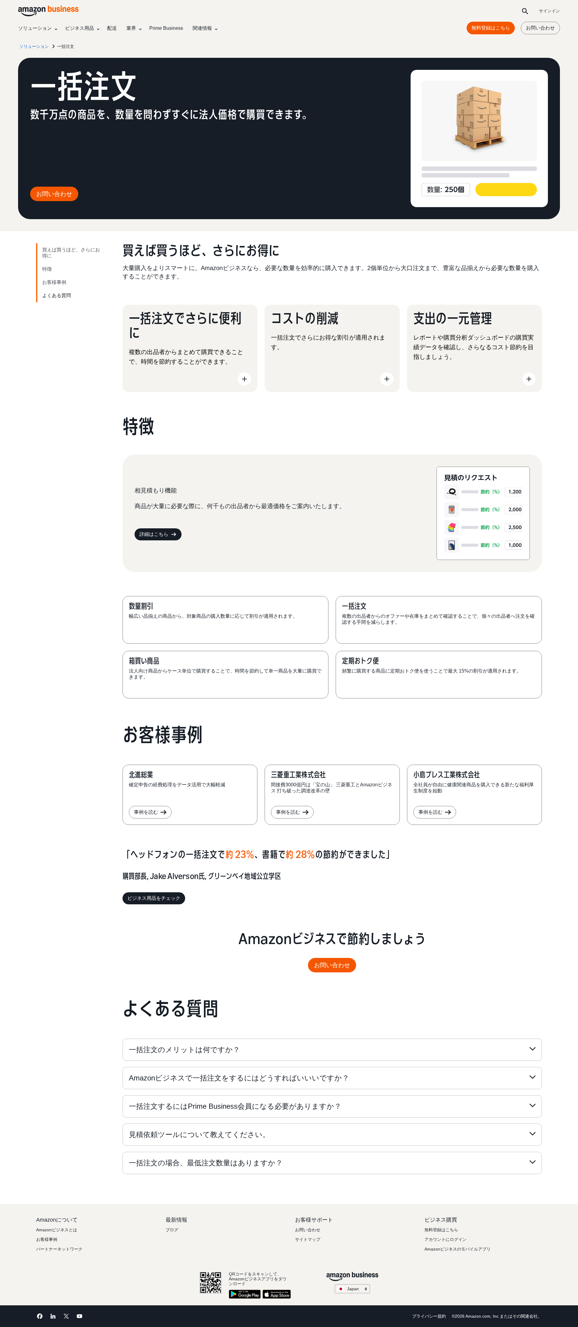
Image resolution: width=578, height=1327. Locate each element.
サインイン (549, 10)
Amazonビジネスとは (56, 1229)
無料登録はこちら (490, 27)
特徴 (47, 269)
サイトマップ (307, 1239)
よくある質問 (56, 295)
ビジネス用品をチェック (153, 898)
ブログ (172, 1229)
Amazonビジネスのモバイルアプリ (457, 1249)
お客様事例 (54, 282)
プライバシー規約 (429, 1316)
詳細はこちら (153, 534)
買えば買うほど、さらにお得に (71, 252)
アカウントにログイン (445, 1239)
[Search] (525, 10)
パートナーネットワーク (59, 1249)
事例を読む (146, 812)
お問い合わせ (540, 27)
